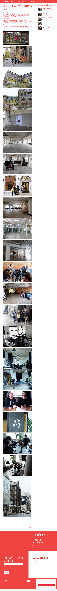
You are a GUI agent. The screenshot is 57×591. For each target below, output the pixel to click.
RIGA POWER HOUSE (6, 12)
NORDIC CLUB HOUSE (6, 18)
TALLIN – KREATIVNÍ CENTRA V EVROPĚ (48, 523)
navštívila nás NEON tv (6, 523)
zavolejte (39, 542)
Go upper (28, 583)
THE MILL (4, 24)
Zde (34, 534)
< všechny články (28, 527)
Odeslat (6, 572)
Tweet (3, 520)
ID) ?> (48, 9)
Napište (35, 540)
